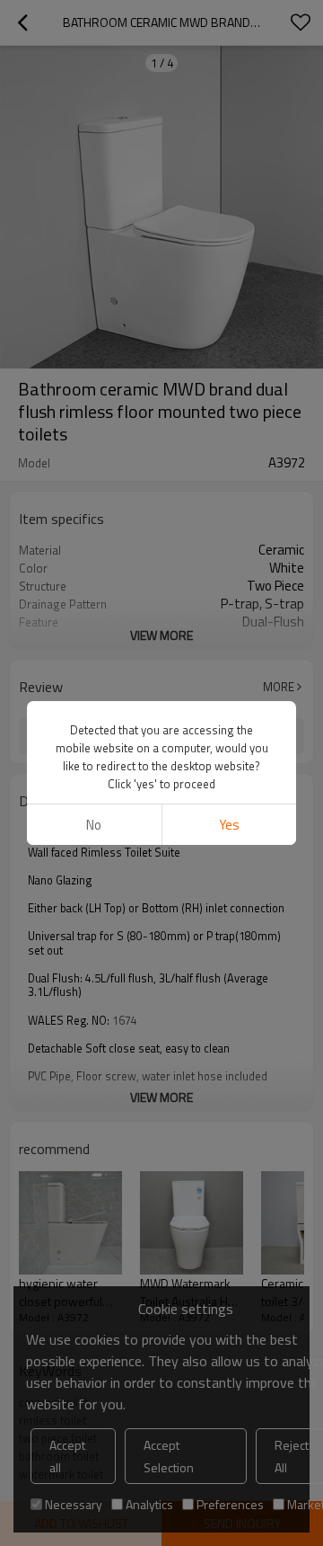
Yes (229, 824)
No (93, 824)
